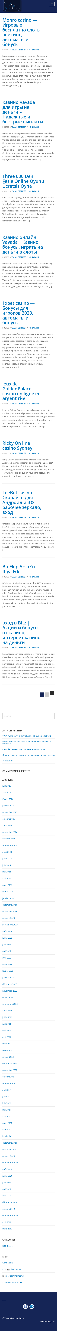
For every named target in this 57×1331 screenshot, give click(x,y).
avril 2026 (6, 792)
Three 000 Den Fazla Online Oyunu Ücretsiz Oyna (23, 181)
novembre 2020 (9, 1149)
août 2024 (7, 851)
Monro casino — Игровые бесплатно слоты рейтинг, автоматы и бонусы (21, 32)
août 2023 (7, 931)
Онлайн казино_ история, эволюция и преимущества (28, 755)
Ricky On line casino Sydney (17, 445)
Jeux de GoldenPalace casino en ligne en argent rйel (21, 391)
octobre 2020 (8, 1156)
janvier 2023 (8, 977)
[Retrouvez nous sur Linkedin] (31, 1306)
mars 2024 (7, 885)
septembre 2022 (10, 1003)
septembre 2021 (10, 1083)
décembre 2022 (9, 984)
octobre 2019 (8, 1208)
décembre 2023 (9, 904)
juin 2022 (6, 1023)
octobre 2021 (8, 1076)
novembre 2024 (9, 832)
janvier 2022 (8, 1056)
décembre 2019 (9, 1202)
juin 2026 (6, 785)
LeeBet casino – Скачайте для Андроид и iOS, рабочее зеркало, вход (21, 502)
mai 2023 (6, 951)
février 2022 (7, 1050)
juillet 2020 (7, 1175)
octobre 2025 (8, 818)
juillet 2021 (7, 1096)
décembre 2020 (9, 1142)
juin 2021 (6, 1103)
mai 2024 (6, 871)
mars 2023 (7, 964)
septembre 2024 (10, 845)
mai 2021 (6, 1109)
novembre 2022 (9, 990)
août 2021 (7, 1090)
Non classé (34, 49)
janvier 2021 (8, 1136)
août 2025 (7, 825)
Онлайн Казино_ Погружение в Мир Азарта (23, 749)
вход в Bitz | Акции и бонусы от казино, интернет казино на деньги (21, 632)
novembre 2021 (9, 1070)
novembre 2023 (9, 911)
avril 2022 (6, 1037)
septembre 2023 (10, 924)
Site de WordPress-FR (12, 1282)
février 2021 (7, 1129)
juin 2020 (6, 1182)
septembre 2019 (10, 1215)
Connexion (7, 1262)
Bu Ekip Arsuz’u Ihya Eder (18, 569)
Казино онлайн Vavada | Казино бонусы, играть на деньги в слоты (22, 244)
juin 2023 (6, 944)
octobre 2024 (8, 838)
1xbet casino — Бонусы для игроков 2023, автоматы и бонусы (18, 313)
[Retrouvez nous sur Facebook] (25, 1306)
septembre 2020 (10, 1162)
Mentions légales (47, 1321)
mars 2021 (7, 1123)
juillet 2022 (7, 1017)
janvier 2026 (8, 805)
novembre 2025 (9, 812)
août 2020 (7, 1169)
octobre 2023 (8, 918)
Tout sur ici (7, 761)
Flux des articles (11, 1269)
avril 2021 (6, 1116)
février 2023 (7, 970)
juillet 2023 (7, 937)
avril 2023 (6, 957)
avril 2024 (6, 878)
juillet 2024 (7, 858)
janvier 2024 (8, 898)
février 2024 (7, 891)
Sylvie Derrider (19, 49)
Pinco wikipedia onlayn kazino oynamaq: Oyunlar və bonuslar (26, 743)
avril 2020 (6, 1195)
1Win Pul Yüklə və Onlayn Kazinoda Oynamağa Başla (26, 736)
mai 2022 (6, 1030)
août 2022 (7, 1010)
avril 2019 (6, 1222)
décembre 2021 (9, 1063)
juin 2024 (6, 865)
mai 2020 (6, 1189)
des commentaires (13, 1275)
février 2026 (7, 799)
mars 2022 (7, 1043)
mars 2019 (7, 1228)
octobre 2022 (8, 997)
